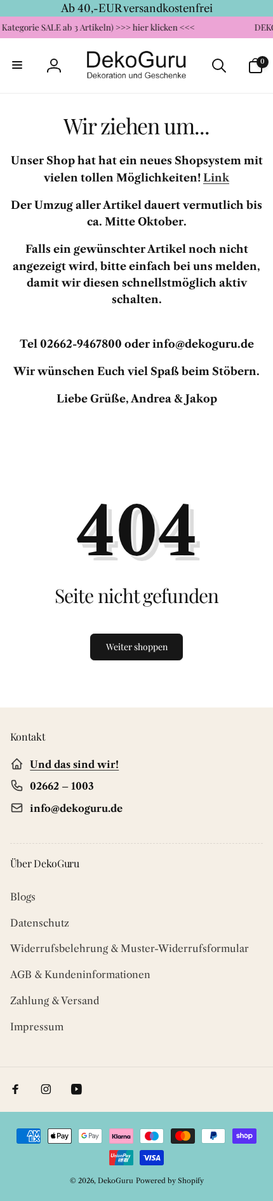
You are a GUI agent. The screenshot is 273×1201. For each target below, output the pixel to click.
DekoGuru (115, 1180)
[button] (17, 65)
